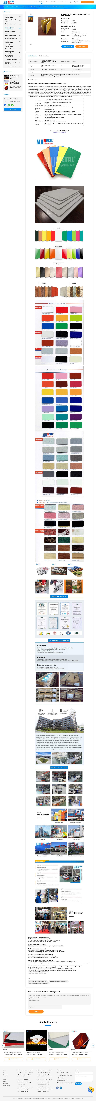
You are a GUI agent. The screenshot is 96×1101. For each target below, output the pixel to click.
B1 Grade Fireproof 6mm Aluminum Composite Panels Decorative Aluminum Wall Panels (36, 1054)
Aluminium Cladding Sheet (13, 48)
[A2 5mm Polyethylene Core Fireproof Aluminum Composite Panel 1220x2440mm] (58, 1040)
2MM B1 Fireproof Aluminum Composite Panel (15, 77)
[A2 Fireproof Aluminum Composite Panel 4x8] (6, 87)
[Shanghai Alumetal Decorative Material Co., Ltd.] (8, 2)
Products (5, 1075)
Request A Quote (87, 2)
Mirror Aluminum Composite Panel (13, 41)
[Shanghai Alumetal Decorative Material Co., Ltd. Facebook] (57, 1087)
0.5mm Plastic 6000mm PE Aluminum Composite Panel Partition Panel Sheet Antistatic (45, 1075)
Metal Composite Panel (13, 35)
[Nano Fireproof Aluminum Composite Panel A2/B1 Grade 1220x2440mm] (6, 82)
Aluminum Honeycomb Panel (13, 24)
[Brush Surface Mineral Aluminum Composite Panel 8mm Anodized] (46, 26)
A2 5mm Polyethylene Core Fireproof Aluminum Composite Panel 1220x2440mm (58, 1054)
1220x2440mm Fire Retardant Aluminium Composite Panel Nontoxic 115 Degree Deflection (80, 1054)
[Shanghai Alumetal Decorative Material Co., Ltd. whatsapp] (9, 105)
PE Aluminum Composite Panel (13, 20)
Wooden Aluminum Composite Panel (13, 52)
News (4, 1079)
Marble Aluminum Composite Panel (13, 56)
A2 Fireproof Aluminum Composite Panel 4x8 (15, 87)
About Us (5, 1077)
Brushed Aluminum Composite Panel (13, 45)
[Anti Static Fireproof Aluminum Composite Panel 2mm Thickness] (13, 1040)
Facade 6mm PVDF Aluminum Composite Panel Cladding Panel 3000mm (25, 1082)
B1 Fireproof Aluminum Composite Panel (37, 981)
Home (4, 1072)
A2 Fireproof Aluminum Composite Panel (58, 981)
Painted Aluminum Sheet (13, 38)
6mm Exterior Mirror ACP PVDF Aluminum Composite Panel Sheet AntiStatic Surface (25, 1075)
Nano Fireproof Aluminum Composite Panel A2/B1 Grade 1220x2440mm (15, 82)
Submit (36, 1012)
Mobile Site (5, 1083)
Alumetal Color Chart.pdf (59, 132)
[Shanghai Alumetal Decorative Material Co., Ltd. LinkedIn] (61, 1087)
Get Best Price (68, 46)
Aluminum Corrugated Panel (13, 32)
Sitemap (5, 1081)
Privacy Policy (6, 1085)
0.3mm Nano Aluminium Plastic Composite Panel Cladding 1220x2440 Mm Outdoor (45, 1082)
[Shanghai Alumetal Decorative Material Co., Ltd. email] (5, 105)
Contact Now (13, 109)
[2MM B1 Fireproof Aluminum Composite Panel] (6, 77)
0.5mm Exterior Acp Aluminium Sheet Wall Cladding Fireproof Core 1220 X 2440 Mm (25, 1089)
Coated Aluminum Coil (13, 66)
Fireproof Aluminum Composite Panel (13, 28)
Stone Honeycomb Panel (13, 59)
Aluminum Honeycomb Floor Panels (13, 63)
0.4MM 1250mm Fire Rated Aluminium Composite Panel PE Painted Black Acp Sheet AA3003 (45, 1089)
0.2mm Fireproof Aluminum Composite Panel (38, 983)
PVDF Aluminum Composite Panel (13, 16)
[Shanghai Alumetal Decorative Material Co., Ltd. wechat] (12, 105)
